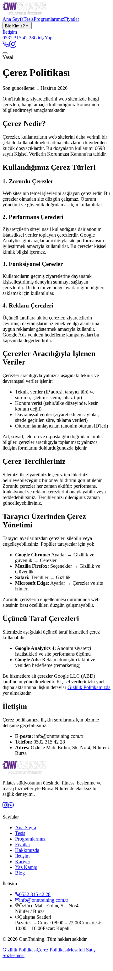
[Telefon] (6, 46)
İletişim (10, 32)
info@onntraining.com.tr (43, 900)
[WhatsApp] (11, 806)
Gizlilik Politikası (20, 949)
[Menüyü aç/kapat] (5, 53)
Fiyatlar (71, 19)
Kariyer (22, 861)
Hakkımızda (27, 850)
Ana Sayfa (13, 19)
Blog (20, 873)
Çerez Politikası (52, 949)
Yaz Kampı (26, 867)
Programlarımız (49, 19)
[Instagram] (12, 46)
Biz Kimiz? (15, 26)
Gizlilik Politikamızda (88, 687)
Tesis (29, 19)
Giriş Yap (43, 37)
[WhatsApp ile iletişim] (7, 965)
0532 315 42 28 (18, 37)
